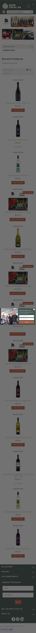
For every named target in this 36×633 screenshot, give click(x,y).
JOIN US (26, 322)
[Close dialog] (34, 309)
